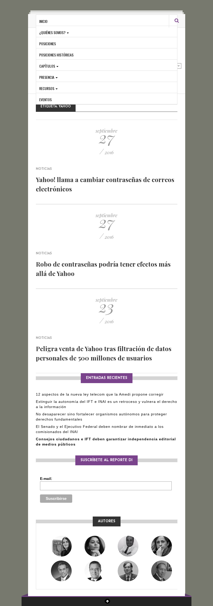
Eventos (45, 99)
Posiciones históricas (56, 54)
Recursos (47, 88)
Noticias (44, 169)
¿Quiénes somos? (52, 32)
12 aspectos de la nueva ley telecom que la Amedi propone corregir (100, 394)
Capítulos (47, 66)
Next (178, 65)
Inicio (43, 21)
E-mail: (46, 478)
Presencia (47, 77)
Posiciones (47, 43)
